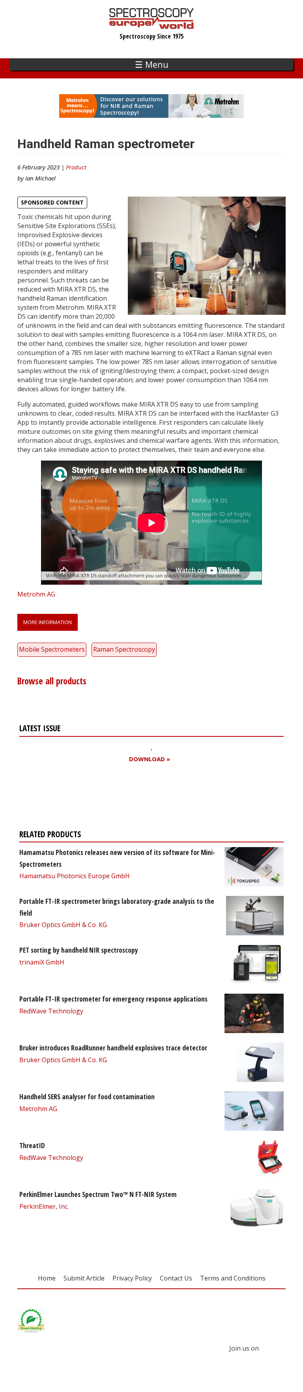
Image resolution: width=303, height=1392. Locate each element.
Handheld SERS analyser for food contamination (87, 1096)
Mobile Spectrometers (52, 649)
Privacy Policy (132, 1278)
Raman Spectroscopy (124, 649)
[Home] (152, 25)
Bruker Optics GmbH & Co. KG (63, 924)
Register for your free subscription (97, 798)
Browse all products (51, 681)
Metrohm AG (36, 594)
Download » (149, 759)
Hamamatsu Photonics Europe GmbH (74, 876)
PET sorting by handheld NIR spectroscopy (78, 950)
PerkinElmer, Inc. (44, 1206)
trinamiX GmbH (41, 962)
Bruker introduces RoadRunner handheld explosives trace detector (113, 1047)
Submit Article (84, 1278)
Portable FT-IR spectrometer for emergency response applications (113, 999)
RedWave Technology (51, 1011)
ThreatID (32, 1145)
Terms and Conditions (233, 1278)
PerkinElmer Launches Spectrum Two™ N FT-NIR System (98, 1194)
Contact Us (176, 1278)
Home (47, 1278)
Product (76, 167)
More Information (47, 622)
